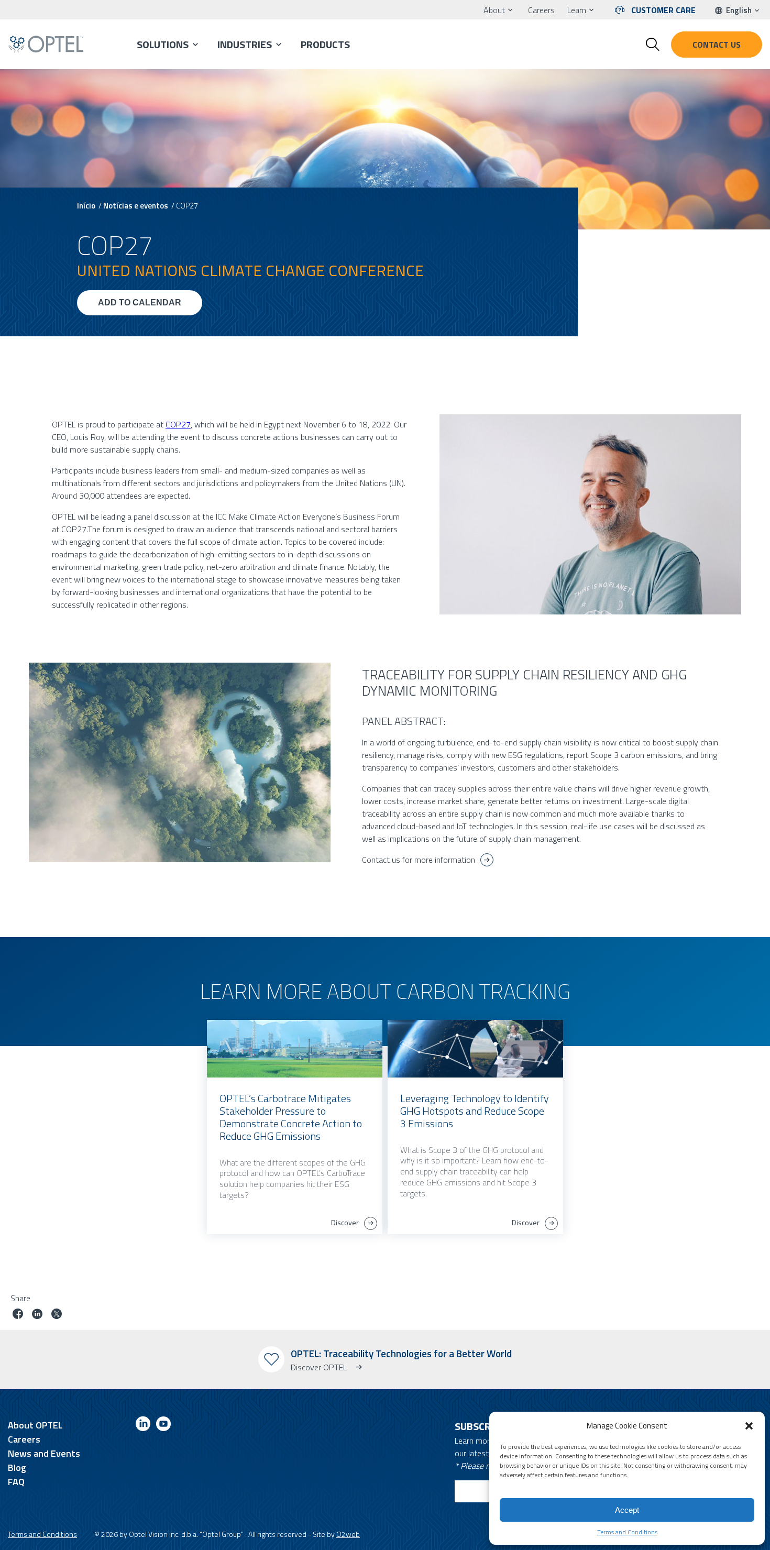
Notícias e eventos (135, 206)
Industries (244, 44)
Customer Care (663, 10)
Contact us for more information (418, 859)
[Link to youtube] (163, 1425)
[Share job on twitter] (56, 1315)
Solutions (163, 44)
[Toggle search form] (653, 44)
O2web (348, 1534)
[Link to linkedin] (143, 1425)
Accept (627, 1509)
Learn (576, 10)
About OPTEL (35, 1425)
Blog (17, 1467)
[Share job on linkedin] (37, 1315)
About (494, 10)
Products (325, 44)
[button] (749, 1426)
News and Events (44, 1453)
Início (86, 206)
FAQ (16, 1482)
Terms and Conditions (627, 1532)
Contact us (716, 44)
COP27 (178, 424)
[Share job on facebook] (17, 1315)
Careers (541, 10)
